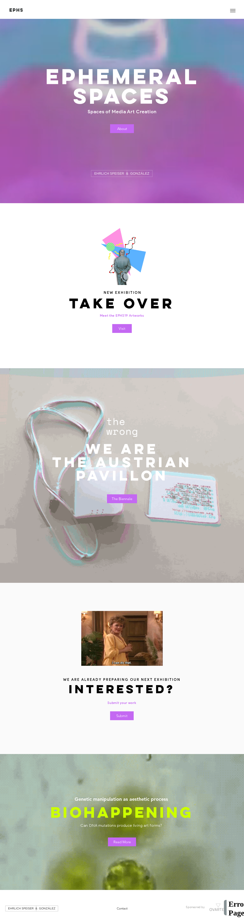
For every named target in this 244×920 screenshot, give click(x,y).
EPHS (16, 10)
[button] (233, 10)
